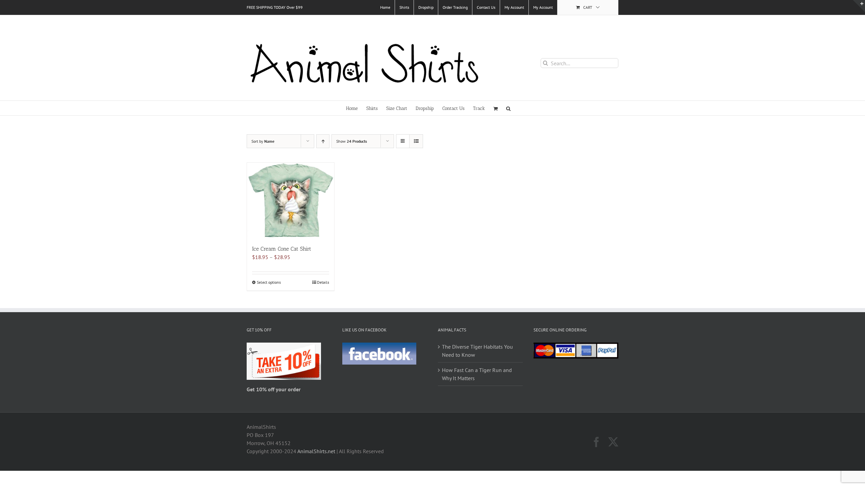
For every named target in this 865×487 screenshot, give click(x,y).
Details (323, 282)
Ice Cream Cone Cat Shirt (281, 249)
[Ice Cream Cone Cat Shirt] (290, 200)
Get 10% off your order (274, 389)
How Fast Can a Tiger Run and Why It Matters (477, 374)
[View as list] (416, 141)
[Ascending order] (322, 141)
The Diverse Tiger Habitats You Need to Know (477, 350)
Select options (269, 282)
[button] (508, 108)
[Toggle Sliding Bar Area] (859, 6)
